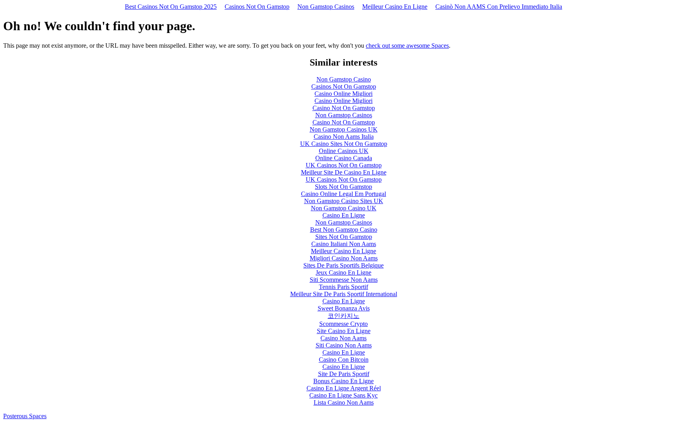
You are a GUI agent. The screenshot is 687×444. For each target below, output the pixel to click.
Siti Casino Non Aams (344, 345)
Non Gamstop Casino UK (343, 208)
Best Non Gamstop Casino (343, 229)
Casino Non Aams (343, 338)
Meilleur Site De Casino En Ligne (343, 172)
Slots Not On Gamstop (343, 186)
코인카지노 (343, 315)
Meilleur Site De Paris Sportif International (343, 294)
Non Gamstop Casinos (325, 6)
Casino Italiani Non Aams (343, 243)
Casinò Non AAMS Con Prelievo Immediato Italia (498, 6)
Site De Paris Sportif (343, 373)
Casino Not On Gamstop (343, 108)
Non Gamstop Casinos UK (344, 129)
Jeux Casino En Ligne (343, 272)
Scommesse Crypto (343, 323)
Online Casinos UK (344, 150)
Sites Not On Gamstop (343, 236)
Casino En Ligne (343, 215)
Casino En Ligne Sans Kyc (343, 395)
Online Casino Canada (343, 158)
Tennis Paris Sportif (343, 286)
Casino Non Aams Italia (344, 136)
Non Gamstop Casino (343, 79)
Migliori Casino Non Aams (344, 258)
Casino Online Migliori (343, 93)
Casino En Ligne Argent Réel (344, 388)
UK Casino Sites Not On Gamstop (343, 143)
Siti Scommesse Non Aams (344, 279)
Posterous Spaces (25, 416)
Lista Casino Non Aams (344, 402)
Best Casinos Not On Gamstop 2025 (171, 6)
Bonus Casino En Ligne (343, 381)
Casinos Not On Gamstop (257, 6)
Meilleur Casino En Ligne (394, 6)
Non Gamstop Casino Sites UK (343, 201)
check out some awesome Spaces (407, 45)
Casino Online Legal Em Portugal (343, 193)
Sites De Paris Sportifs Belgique (343, 265)
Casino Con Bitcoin (344, 359)
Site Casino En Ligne (344, 331)
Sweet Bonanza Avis (344, 308)
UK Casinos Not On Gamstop (344, 165)
